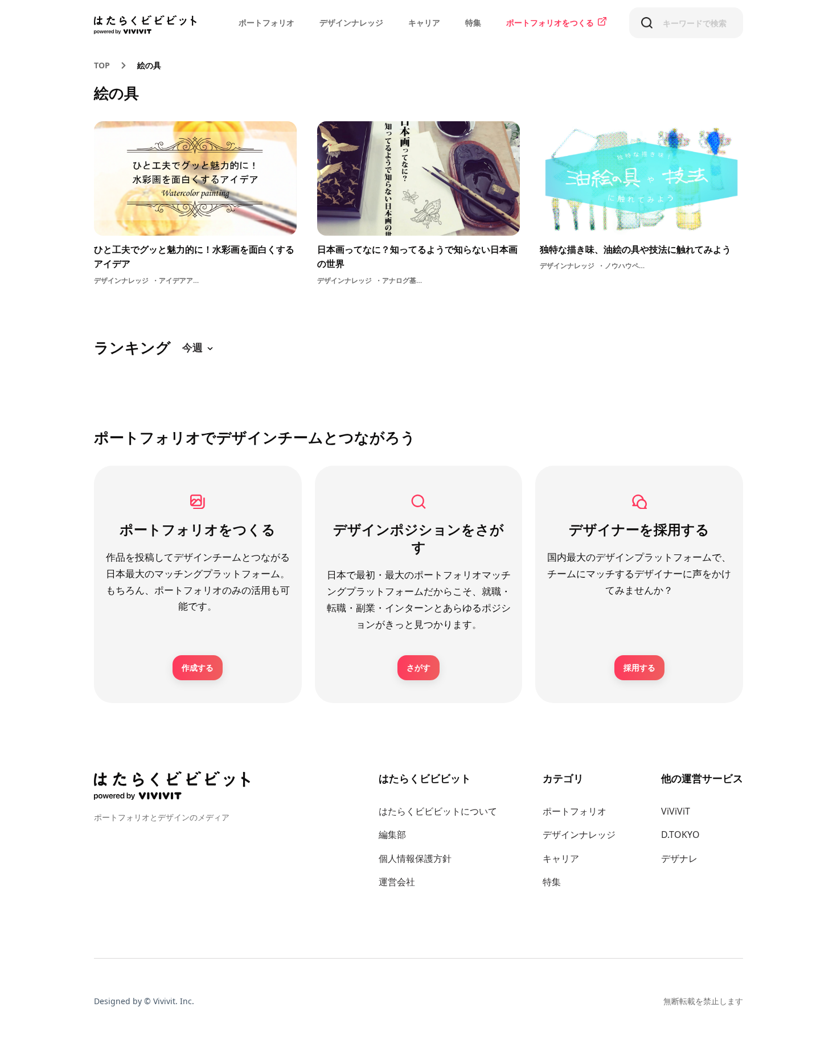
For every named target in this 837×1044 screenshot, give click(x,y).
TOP (102, 65)
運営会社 (397, 882)
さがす (418, 667)
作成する (198, 667)
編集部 (392, 834)
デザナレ (679, 858)
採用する (639, 667)
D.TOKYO (680, 834)
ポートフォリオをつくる (550, 22)
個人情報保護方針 (415, 858)
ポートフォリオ (266, 22)
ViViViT (675, 811)
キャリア (424, 22)
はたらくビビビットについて (438, 811)
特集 (473, 22)
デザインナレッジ (351, 22)
